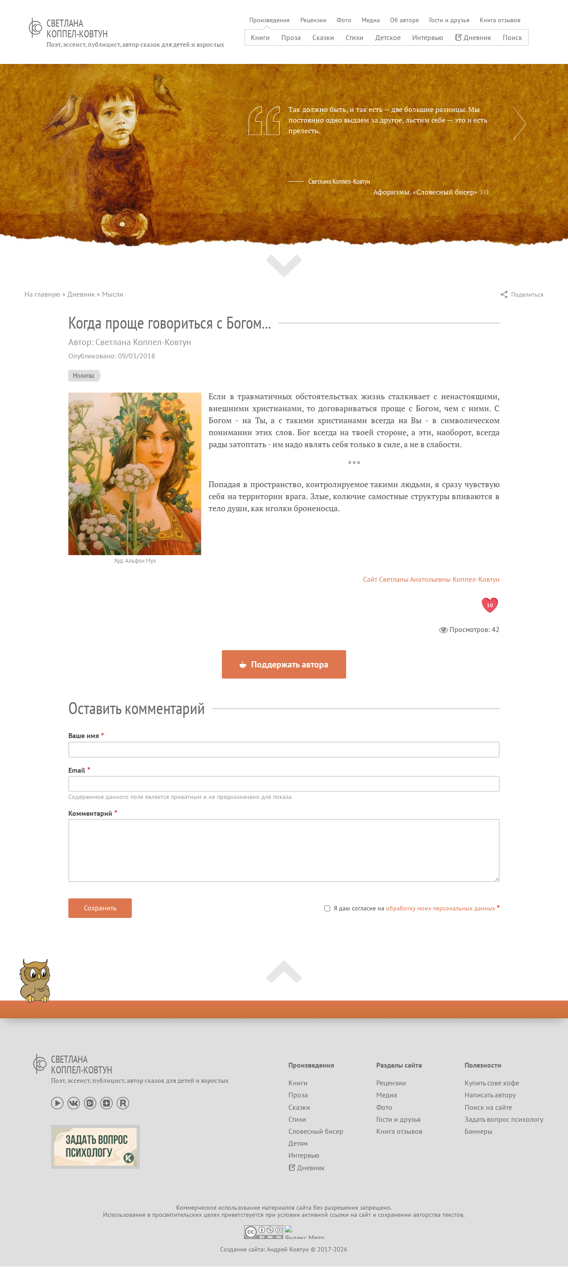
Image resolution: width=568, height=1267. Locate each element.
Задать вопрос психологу (504, 1119)
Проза (291, 37)
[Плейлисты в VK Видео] (90, 1102)
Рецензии (313, 20)
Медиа (371, 20)
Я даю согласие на (414, 908)
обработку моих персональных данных (440, 908)
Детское (388, 37)
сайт (365, 1215)
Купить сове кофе (492, 1082)
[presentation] (519, 123)
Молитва (83, 375)
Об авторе (404, 20)
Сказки (323, 37)
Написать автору (490, 1094)
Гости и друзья (449, 20)
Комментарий (90, 813)
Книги (260, 37)
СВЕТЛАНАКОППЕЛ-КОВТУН (77, 28)
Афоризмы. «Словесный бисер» (425, 191)
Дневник (477, 37)
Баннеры (479, 1131)
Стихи (354, 37)
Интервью (427, 37)
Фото (344, 20)
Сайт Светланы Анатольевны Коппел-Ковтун (431, 579)
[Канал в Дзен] (106, 1102)
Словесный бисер (315, 1131)
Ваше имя (83, 735)
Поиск (512, 37)
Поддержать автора (288, 664)
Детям (298, 1143)
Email (76, 770)
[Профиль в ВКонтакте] (73, 1102)
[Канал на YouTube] (57, 1102)
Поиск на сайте (488, 1107)
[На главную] (35, 28)
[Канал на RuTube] (123, 1102)
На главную (42, 294)
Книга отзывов (500, 20)
